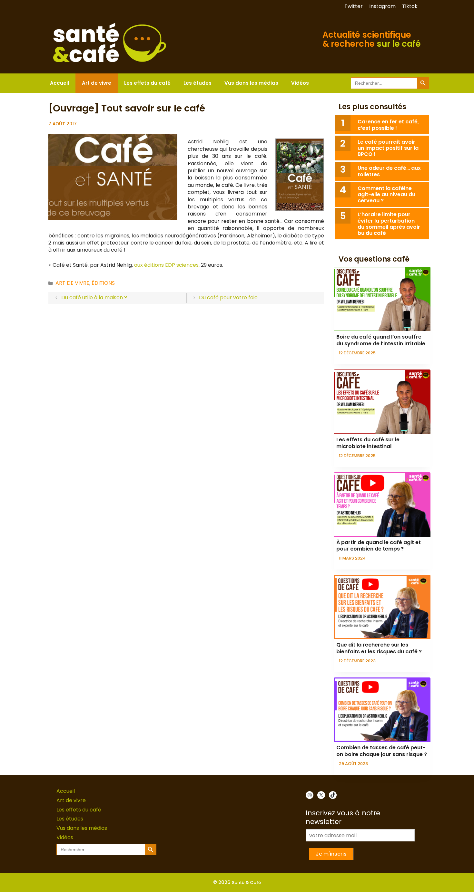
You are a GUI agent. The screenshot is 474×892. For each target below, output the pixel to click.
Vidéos (300, 83)
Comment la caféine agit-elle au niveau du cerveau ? (386, 194)
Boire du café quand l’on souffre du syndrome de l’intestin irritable (380, 340)
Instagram (382, 6)
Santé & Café (246, 882)
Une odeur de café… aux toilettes (389, 171)
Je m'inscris (331, 854)
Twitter (353, 6)
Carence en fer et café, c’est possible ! (388, 124)
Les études (197, 83)
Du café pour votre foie (228, 297)
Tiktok (410, 6)
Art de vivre (96, 83)
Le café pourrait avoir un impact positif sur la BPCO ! (388, 148)
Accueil (59, 83)
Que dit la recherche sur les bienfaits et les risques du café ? (379, 648)
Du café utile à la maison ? (94, 297)
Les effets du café (147, 83)
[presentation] (382, 299)
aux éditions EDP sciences (166, 265)
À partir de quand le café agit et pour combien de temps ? (378, 546)
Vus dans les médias (251, 83)
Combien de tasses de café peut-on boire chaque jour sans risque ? (381, 751)
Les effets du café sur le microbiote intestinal (368, 443)
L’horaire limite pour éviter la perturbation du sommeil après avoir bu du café (389, 224)
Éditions (103, 283)
